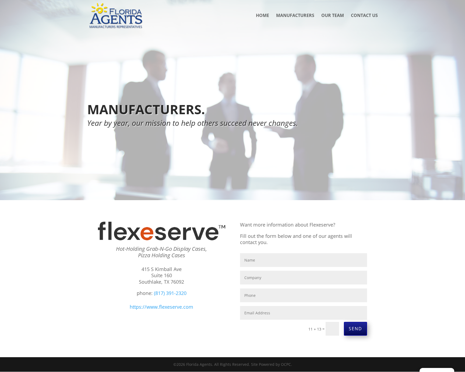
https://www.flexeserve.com (161, 307)
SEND (355, 329)
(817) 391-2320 (170, 293)
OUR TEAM (332, 15)
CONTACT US (364, 15)
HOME (262, 15)
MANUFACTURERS (295, 15)
